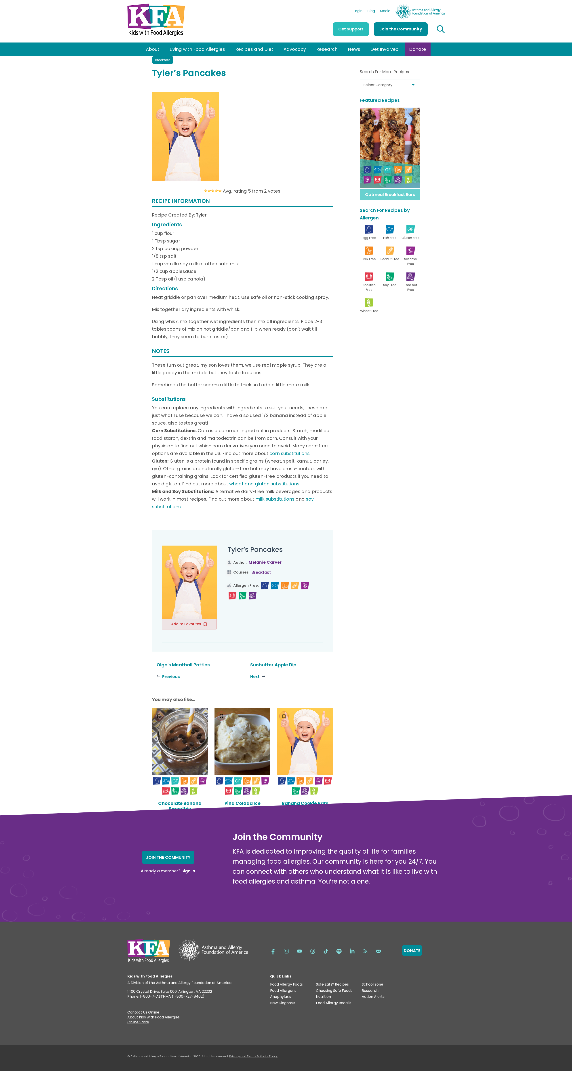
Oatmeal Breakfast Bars (390, 194)
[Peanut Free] (295, 586)
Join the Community (400, 29)
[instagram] (286, 951)
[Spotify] (339, 951)
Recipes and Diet (254, 49)
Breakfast (162, 60)
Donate (417, 49)
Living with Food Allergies (197, 49)
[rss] (365, 951)
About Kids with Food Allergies (153, 1018)
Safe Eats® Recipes (332, 984)
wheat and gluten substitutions (264, 484)
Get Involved (384, 49)
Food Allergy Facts (286, 984)
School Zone (372, 984)
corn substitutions (289, 453)
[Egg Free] (265, 586)
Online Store (138, 1023)
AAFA (440, 6)
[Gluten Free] (175, 781)
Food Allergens (283, 990)
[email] (378, 951)
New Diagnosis (282, 1003)
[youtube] (299, 951)
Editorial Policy (267, 1056)
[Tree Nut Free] (253, 596)
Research (327, 49)
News (354, 49)
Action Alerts (373, 996)
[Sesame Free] (305, 586)
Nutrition (323, 996)
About (152, 49)
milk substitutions (274, 499)
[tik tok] (326, 951)
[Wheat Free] (194, 791)
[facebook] (273, 951)
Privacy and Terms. (243, 1056)
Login (357, 11)
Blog (371, 11)
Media (385, 11)
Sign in (188, 871)
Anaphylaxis (280, 996)
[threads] (313, 951)
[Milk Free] (285, 586)
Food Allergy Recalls (333, 1003)
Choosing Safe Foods (334, 990)
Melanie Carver (265, 562)
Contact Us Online (143, 1013)
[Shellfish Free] (232, 596)
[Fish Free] (275, 586)
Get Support (350, 29)
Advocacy (295, 49)
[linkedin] (352, 951)
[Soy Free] (242, 596)
